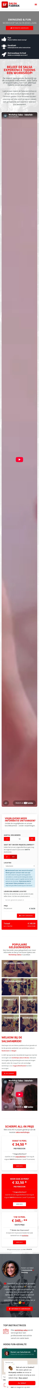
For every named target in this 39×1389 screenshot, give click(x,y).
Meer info (19, 1166)
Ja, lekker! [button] (22, 1383)
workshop (25, 1235)
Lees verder (10, 1073)
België (14, 1051)
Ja (6, 857)
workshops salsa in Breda (20, 1058)
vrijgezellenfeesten (19, 1066)
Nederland (5, 1051)
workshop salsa (21, 1330)
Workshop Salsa (15, 955)
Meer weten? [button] (23, 1378)
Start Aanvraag (27, 916)
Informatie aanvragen (20, 28)
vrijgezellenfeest (20, 1157)
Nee (13, 857)
